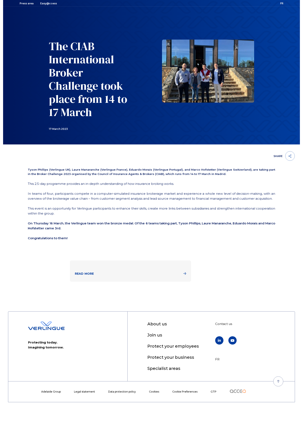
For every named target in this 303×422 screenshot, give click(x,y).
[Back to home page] (46, 325)
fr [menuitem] (217, 359)
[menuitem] (157, 324)
